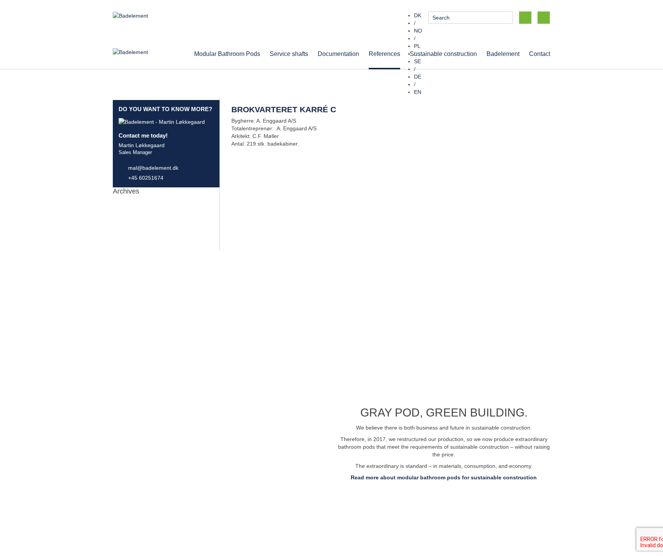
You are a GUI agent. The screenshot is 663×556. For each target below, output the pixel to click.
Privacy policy (466, 506)
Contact (539, 53)
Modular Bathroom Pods (227, 53)
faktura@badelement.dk (366, 521)
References (384, 53)
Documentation (338, 53)
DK (417, 15)
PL (417, 46)
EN (417, 92)
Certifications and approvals (483, 514)
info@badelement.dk (408, 506)
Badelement (503, 53)
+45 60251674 (145, 178)
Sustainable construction (443, 53)
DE (417, 77)
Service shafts (289, 53)
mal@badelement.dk (153, 168)
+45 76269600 (252, 506)
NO (418, 31)
